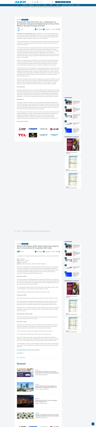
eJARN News (25, 19)
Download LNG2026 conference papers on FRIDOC (28, 349)
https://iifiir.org (20, 352)
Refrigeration (22, 357)
